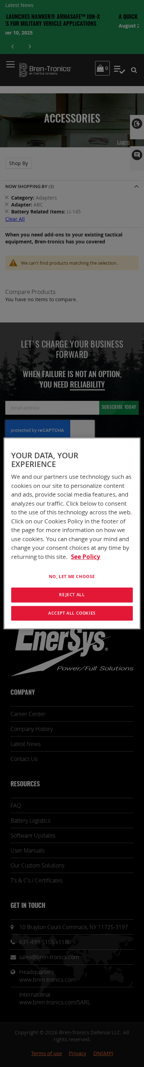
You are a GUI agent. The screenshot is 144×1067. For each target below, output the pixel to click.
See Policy (85, 557)
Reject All (72, 595)
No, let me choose (72, 576)
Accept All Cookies (72, 613)
